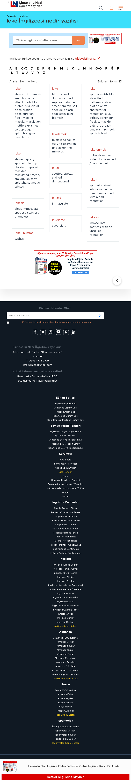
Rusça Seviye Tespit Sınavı (65, 444)
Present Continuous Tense (65, 512)
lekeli (18, 153)
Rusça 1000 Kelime (65, 690)
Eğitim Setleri (65, 397)
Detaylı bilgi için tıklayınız (65, 777)
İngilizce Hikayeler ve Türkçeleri (65, 585)
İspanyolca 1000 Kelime (65, 727)
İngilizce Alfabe (65, 577)
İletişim (65, 497)
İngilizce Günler (65, 618)
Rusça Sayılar (65, 699)
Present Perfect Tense (65, 533)
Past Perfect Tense (65, 537)
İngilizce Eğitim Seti (65, 404)
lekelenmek (98, 149)
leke (18, 88)
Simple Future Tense (65, 516)
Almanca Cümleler (65, 666)
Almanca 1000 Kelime (65, 638)
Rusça (65, 684)
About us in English (65, 468)
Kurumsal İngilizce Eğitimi (65, 480)
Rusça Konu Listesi (65, 715)
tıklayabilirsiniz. (86, 58)
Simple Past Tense (65, 525)
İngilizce (24, 16)
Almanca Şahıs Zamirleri (65, 675)
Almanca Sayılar (66, 646)
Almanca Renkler (65, 662)
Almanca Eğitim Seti (65, 408)
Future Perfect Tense (65, 541)
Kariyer (65, 492)
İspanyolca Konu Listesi (65, 743)
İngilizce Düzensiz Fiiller (65, 610)
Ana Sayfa (65, 460)
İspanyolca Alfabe (65, 731)
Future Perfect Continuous (65, 553)
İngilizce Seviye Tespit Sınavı (65, 432)
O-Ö (98, 68)
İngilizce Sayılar (65, 581)
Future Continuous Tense (66, 521)
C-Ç (24, 68)
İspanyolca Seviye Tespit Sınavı (65, 448)
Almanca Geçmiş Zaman (65, 670)
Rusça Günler (65, 703)
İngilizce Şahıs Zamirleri (65, 598)
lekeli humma (24, 233)
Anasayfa (11, 16)
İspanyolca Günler (66, 739)
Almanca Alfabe (66, 642)
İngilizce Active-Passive (65, 606)
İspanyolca (65, 720)
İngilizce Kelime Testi (65, 436)
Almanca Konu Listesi (65, 679)
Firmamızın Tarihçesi (65, 464)
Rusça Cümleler (65, 711)
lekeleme (58, 220)
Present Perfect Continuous (65, 545)
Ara (78, 40)
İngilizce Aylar (65, 614)
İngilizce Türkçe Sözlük (65, 565)
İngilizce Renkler (65, 622)
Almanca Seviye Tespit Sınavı (65, 440)
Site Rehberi (65, 472)
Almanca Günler (65, 650)
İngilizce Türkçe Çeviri (66, 569)
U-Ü (25, 72)
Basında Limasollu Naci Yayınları (65, 484)
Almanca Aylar (65, 654)
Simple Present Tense (66, 508)
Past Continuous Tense (65, 529)
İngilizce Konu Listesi (65, 626)
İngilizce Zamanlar (65, 502)
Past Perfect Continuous (65, 549)
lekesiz (57, 198)
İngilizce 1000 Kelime (65, 573)
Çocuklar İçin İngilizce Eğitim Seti (65, 420)
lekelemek (59, 134)
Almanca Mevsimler (65, 658)
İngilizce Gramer (66, 593)
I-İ (61, 68)
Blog (65, 476)
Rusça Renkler (65, 707)
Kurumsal (65, 453)
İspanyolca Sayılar (65, 735)
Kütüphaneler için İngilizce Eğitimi (65, 488)
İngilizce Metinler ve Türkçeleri (65, 589)
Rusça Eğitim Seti (65, 412)
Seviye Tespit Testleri (66, 425)
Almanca (65, 632)
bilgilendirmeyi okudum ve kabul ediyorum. (56, 322)
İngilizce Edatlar (65, 602)
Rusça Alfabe (65, 694)
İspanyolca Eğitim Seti (65, 416)
